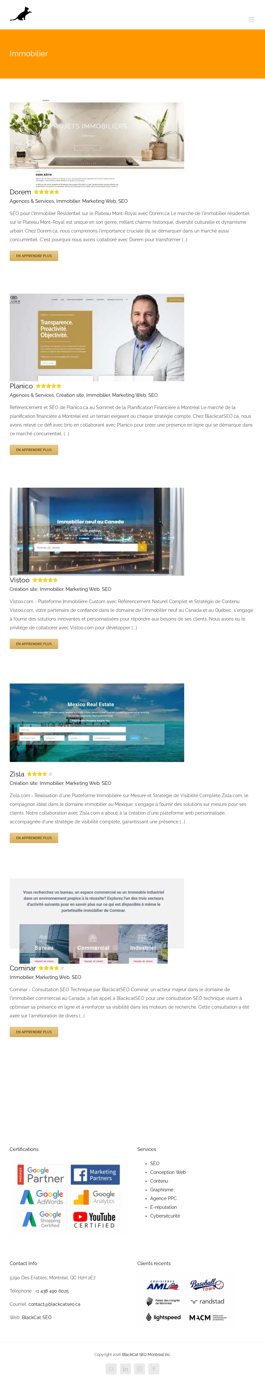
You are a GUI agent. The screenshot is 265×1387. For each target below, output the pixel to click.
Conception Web (168, 1172)
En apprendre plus (34, 255)
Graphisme (161, 1189)
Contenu (159, 1181)
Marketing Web (99, 201)
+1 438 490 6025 (52, 1291)
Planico (21, 386)
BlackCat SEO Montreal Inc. (146, 1354)
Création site (70, 395)
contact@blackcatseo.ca (54, 1304)
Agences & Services (32, 201)
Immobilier (68, 201)
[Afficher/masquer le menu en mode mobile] (252, 19)
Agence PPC (163, 1198)
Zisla (17, 774)
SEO (123, 201)
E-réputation (163, 1207)
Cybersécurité (165, 1216)
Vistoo (20, 580)
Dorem (20, 192)
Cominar (23, 968)
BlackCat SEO (37, 1317)
